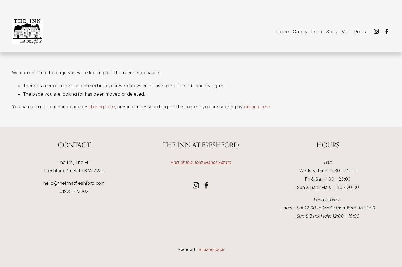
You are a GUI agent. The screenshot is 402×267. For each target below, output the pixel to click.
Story (332, 31)
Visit (346, 31)
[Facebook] (387, 31)
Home (282, 31)
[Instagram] (376, 31)
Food (316, 31)
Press (360, 31)
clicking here (102, 106)
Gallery (300, 31)
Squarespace (212, 249)
